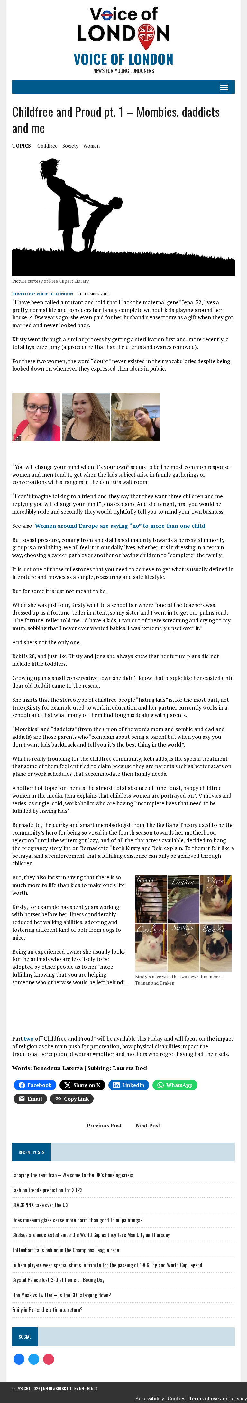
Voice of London (54, 293)
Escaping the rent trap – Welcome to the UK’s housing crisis (72, 1175)
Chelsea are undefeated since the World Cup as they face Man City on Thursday (91, 1235)
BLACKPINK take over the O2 (40, 1205)
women (91, 145)
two (29, 1038)
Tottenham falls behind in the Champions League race (65, 1250)
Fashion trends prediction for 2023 (47, 1190)
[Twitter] (33, 1358)
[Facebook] (19, 1358)
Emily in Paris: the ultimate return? (47, 1310)
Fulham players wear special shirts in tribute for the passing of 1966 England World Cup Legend (107, 1265)
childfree (47, 145)
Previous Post (104, 1125)
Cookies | (178, 1398)
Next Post (148, 1125)
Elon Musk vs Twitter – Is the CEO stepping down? (61, 1295)
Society (70, 145)
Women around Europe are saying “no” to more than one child (120, 525)
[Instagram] (48, 1358)
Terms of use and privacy (218, 1398)
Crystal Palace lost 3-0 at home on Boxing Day (58, 1280)
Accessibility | (150, 1398)
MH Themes (88, 1388)
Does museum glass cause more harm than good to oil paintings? (77, 1220)
